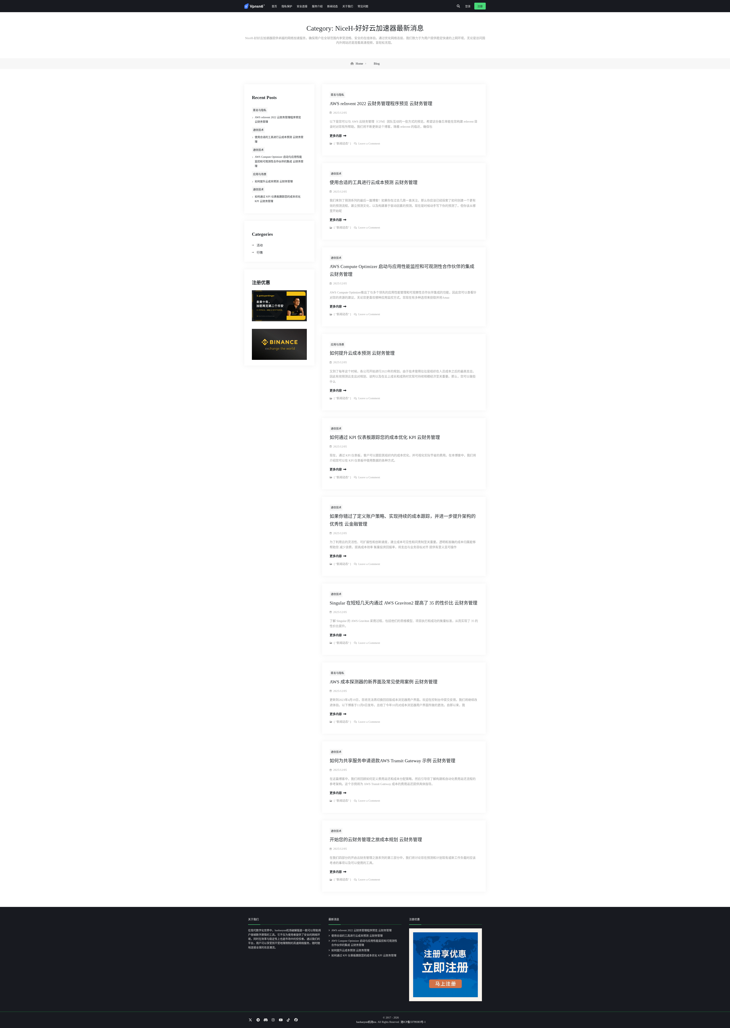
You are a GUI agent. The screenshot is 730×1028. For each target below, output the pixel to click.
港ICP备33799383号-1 (413, 1022)
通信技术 (258, 129)
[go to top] (720, 1014)
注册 (480, 6)
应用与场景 (259, 174)
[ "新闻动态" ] (342, 143)
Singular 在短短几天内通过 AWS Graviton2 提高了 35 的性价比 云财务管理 (403, 602)
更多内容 (336, 135)
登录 (468, 6)
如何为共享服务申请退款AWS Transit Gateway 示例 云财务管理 (392, 760)
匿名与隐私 (259, 110)
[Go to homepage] (254, 6)
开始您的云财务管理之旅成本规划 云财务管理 (376, 839)
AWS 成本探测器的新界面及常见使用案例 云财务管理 (383, 681)
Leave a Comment (369, 143)
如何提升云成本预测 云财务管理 (362, 353)
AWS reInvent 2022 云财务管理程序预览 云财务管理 (381, 103)
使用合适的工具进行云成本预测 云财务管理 (373, 182)
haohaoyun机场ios (366, 1022)
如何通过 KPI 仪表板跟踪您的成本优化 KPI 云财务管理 (385, 437)
